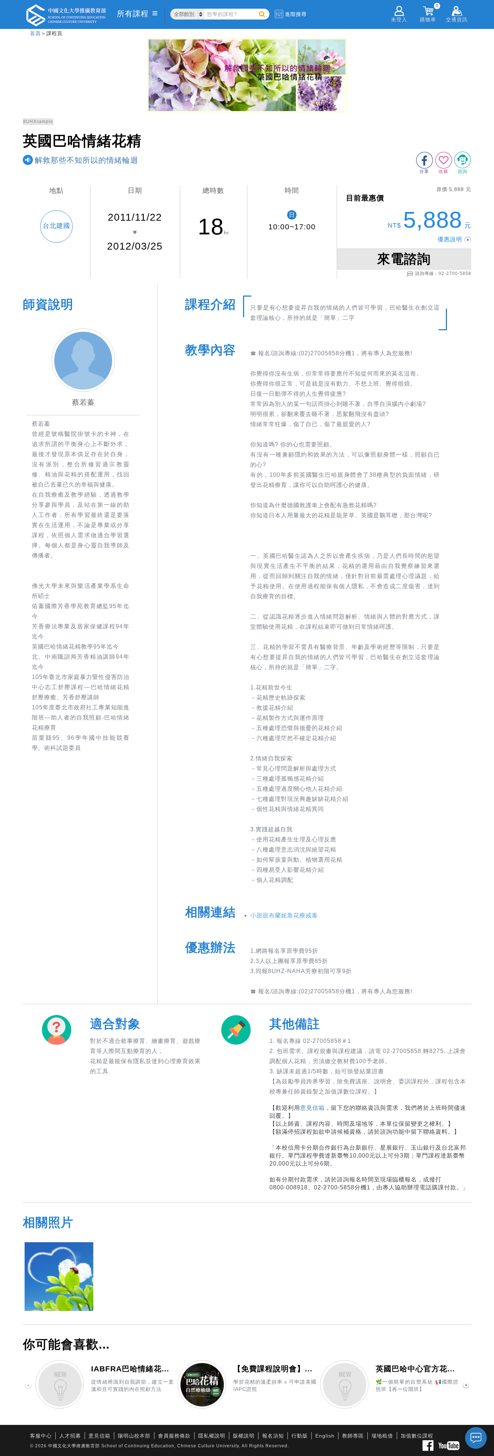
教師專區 (353, 1436)
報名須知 (273, 1436)
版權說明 (244, 1436)
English (325, 1436)
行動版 (299, 1436)
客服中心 (41, 1436)
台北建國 (56, 225)
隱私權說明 (211, 1436)
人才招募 (70, 1436)
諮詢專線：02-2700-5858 (443, 273)
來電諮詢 (404, 258)
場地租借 (382, 1436)
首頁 (35, 33)
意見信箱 (312, 1108)
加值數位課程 (417, 1436)
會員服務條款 (174, 1436)
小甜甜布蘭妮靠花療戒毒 (284, 915)
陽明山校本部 (134, 1436)
